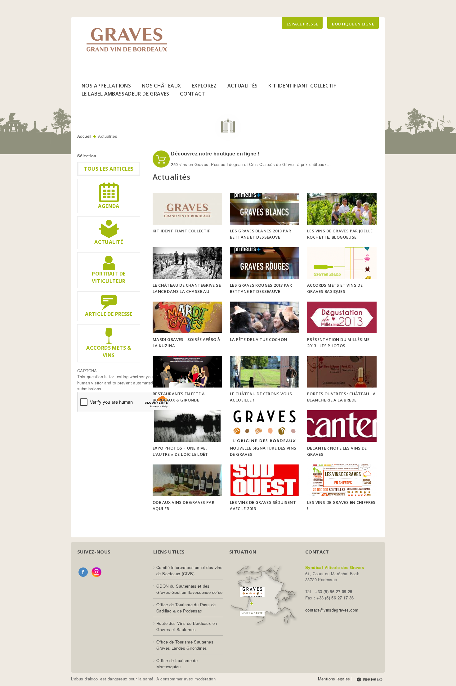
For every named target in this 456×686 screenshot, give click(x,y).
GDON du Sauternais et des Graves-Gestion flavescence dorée (189, 589)
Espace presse (302, 24)
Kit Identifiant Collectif (302, 85)
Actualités (242, 85)
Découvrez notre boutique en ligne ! (214, 153)
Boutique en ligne (353, 24)
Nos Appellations (106, 85)
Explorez (204, 85)
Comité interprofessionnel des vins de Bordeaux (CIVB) (189, 570)
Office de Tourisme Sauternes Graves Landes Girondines (184, 645)
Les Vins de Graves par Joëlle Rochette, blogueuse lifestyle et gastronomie (340, 237)
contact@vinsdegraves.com (331, 610)
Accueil (84, 136)
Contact (192, 93)
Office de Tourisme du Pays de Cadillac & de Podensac (186, 608)
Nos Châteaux (161, 85)
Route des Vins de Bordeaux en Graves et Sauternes (186, 626)
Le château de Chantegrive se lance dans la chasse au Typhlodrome (187, 291)
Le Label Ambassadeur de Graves (125, 93)
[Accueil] (127, 40)
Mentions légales (334, 679)
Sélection (86, 156)
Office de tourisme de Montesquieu (177, 663)
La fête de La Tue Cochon (258, 339)
